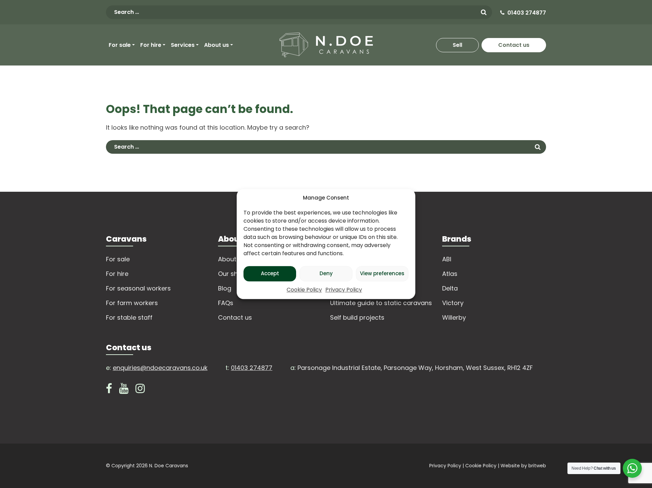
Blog (224, 288)
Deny (326, 273)
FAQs (225, 303)
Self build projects (357, 317)
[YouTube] (123, 390)
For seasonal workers (138, 288)
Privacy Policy (343, 290)
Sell (457, 45)
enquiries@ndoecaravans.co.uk (160, 367)
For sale (120, 45)
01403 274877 (526, 13)
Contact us (513, 45)
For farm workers (132, 303)
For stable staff (129, 317)
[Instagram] (140, 390)
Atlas (449, 273)
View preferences (382, 273)
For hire (150, 45)
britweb (537, 465)
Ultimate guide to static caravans (381, 303)
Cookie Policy (304, 290)
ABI (446, 259)
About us (216, 45)
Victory (453, 303)
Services (183, 45)
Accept (270, 273)
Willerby (454, 317)
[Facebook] (109, 390)
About (227, 259)
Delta (450, 288)
